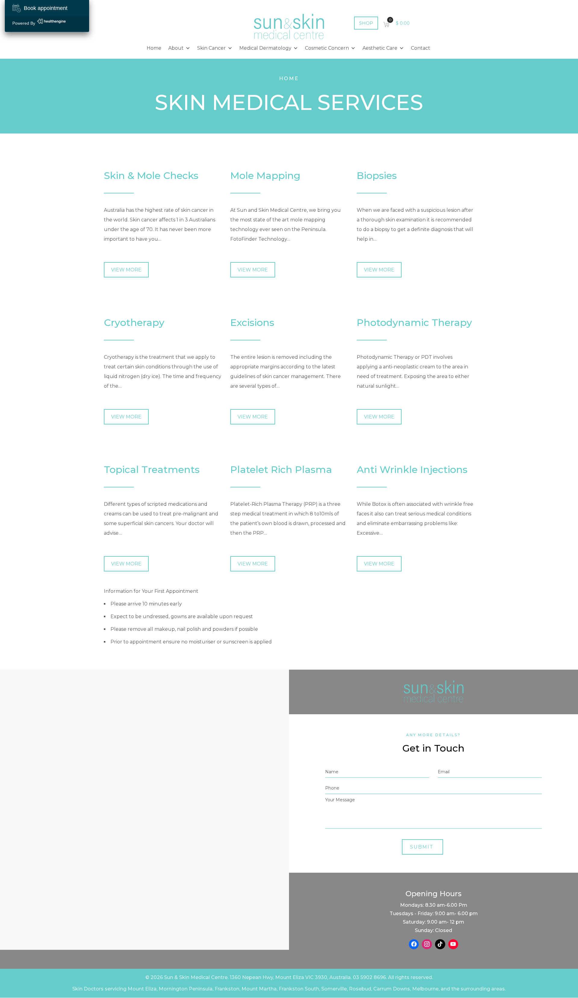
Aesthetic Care (379, 48)
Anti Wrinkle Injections (412, 469)
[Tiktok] (440, 944)
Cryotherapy (134, 322)
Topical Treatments (152, 469)
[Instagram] (427, 944)
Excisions (252, 322)
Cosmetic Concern (327, 48)
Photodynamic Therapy (414, 322)
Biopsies (377, 175)
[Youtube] (453, 944)
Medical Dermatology (265, 48)
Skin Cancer (211, 48)
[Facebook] (414, 944)
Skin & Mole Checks (151, 175)
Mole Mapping (265, 175)
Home (154, 48)
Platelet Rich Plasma (281, 469)
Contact (420, 48)
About (176, 48)
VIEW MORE (126, 270)
